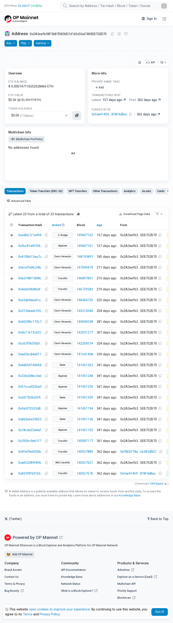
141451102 (85, 430)
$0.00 (22, 115)
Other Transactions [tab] (105, 191)
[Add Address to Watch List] (139, 62)
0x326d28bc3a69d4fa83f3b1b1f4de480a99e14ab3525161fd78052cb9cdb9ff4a (30, 376)
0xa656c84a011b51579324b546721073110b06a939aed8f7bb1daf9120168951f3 (30, 354)
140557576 (85, 473)
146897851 (85, 278)
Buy (9, 43)
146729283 (85, 289)
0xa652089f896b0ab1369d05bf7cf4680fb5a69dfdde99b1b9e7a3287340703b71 (30, 463)
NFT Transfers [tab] (78, 191)
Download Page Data (136, 214)
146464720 (85, 300)
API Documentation (73, 569)
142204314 (85, 343)
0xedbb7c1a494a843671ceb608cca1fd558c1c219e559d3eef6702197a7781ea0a (30, 235)
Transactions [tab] (15, 191)
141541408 (85, 354)
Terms (8, 583)
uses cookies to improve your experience (59, 609)
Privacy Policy (50, 614)
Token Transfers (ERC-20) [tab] (46, 191)
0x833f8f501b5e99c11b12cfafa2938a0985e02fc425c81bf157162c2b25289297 (30, 473)
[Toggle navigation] (164, 19)
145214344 (85, 311)
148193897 (85, 257)
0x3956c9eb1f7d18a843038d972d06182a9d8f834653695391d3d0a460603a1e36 (30, 441)
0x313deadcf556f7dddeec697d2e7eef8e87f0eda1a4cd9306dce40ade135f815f (30, 311)
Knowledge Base (129, 495)
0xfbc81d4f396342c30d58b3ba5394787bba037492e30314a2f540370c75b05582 (30, 246)
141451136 (85, 419)
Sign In (151, 19)
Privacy (20, 583)
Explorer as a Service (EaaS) (135, 576)
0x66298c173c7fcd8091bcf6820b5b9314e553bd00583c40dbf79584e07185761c (30, 322)
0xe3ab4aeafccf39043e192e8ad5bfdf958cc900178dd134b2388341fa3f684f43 (30, 300)
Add (101, 87)
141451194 (85, 408)
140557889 (85, 452)
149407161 (85, 246)
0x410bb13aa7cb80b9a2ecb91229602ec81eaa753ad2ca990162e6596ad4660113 (30, 257)
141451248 (85, 376)
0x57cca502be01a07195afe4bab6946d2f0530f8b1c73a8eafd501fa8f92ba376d (30, 387)
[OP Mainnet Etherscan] (21, 19)
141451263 (85, 365)
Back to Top (159, 519)
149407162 (85, 235)
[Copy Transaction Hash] (46, 235)
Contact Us (12, 576)
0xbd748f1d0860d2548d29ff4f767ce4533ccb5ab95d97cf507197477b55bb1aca (30, 278)
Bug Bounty (12, 590)
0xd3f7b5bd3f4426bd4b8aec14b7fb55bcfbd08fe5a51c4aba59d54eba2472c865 (30, 397)
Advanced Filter (21, 201)
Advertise (123, 569)
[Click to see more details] (76, 115)
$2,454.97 (24, 5)
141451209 (85, 397)
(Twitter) (15, 519)
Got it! (159, 612)
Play (23, 43)
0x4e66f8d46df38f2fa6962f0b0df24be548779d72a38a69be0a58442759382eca (30, 289)
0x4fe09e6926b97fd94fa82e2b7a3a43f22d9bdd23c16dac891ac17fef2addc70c (30, 452)
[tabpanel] (86, 343)
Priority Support (127, 590)
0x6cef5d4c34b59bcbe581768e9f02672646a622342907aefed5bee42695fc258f (30, 267)
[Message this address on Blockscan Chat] (125, 34)
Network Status (70, 583)
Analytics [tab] (130, 191)
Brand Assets (13, 569)
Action (56, 225)
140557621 (85, 463)
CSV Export (156, 483)
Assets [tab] (146, 191)
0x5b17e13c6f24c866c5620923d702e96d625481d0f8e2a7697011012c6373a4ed (30, 332)
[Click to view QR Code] (119, 34)
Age (99, 225)
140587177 (85, 441)
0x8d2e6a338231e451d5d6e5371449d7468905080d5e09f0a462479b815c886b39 (30, 419)
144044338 (85, 322)
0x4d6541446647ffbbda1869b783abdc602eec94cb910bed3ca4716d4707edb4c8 (30, 365)
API (153, 62)
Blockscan (124, 597)
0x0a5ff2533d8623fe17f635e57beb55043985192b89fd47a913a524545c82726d (30, 408)
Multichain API (126, 583)
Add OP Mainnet (22, 554)
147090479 (85, 267)
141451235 (85, 387)
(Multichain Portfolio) (26, 139)
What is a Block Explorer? (77, 590)
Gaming (41, 43)
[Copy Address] (112, 34)
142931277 (85, 332)
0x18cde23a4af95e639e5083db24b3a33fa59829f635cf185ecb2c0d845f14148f (30, 430)
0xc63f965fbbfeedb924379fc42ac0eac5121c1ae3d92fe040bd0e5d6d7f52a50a (30, 343)
